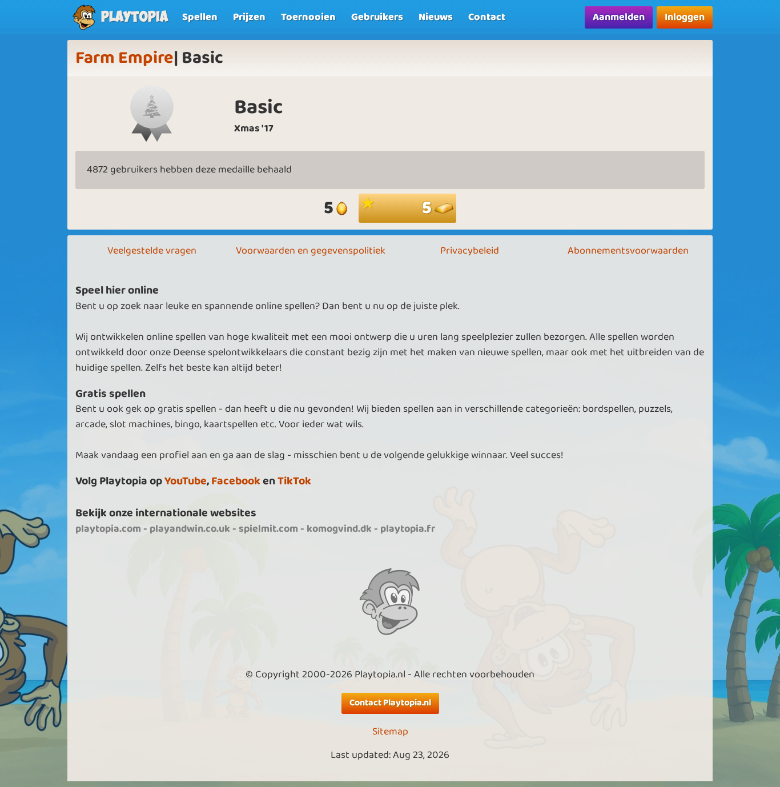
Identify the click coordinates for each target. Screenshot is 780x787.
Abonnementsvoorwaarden (628, 251)
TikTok (294, 481)
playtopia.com (108, 529)
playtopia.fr (407, 529)
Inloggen (685, 17)
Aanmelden (619, 17)
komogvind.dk (339, 529)
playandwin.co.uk (190, 529)
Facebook (235, 481)
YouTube (185, 481)
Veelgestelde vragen (151, 251)
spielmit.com (268, 529)
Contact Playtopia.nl (390, 703)
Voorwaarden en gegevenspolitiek (310, 251)
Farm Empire (124, 58)
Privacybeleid (469, 251)
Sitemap (390, 732)
